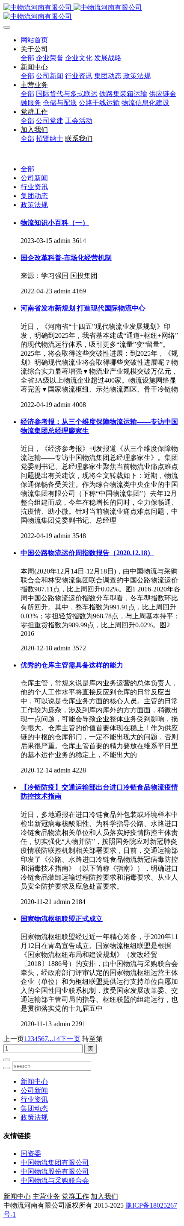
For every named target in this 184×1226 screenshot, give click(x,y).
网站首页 (34, 40)
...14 (54, 1038)
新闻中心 (34, 1081)
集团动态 (34, 195)
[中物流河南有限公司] (92, 12)
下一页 (70, 1038)
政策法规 (34, 204)
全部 (27, 57)
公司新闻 (34, 177)
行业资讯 (34, 186)
